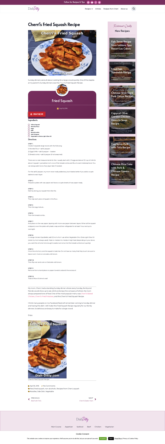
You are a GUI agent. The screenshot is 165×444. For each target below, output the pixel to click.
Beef (89, 427)
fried (32, 389)
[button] (92, 9)
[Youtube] (92, 2)
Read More (118, 438)
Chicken (98, 427)
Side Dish (41, 391)
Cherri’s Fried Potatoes (44, 296)
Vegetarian (109, 427)
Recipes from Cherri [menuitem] (110, 9)
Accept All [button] (103, 438)
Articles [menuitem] (98, 9)
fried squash (39, 389)
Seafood (80, 427)
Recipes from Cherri (65, 389)
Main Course (56, 427)
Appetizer (69, 427)
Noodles (33, 391)
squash (76, 389)
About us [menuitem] (124, 9)
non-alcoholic (50, 389)
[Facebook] (88, 2)
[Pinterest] (99, 2)
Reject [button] (111, 438)
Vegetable (49, 391)
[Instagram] (95, 2)
